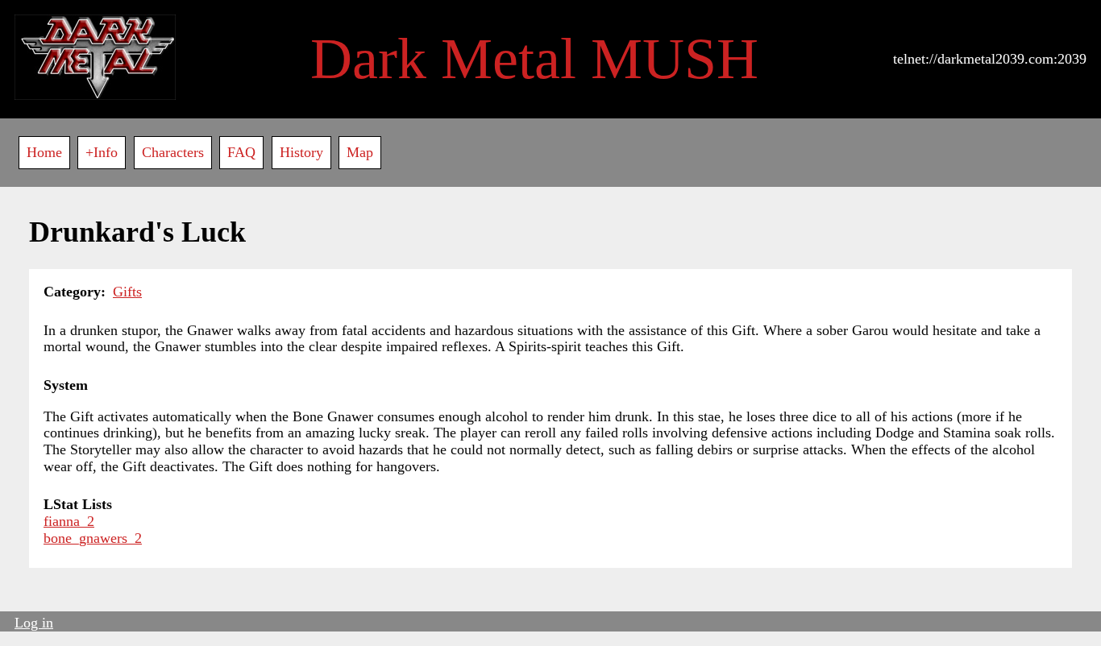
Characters (173, 152)
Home (44, 152)
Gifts (127, 292)
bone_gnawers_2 (93, 538)
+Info (101, 152)
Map (360, 152)
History (301, 152)
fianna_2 (69, 521)
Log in (34, 623)
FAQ (241, 152)
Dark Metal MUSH (534, 59)
